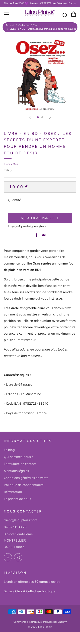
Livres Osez (12, 164)
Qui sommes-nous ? (18, 457)
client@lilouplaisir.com (20, 520)
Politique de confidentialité (24, 485)
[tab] (38, 117)
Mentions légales (16, 471)
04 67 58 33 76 (15, 527)
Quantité (14, 200)
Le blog (9, 450)
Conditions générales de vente (26, 478)
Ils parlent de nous (17, 499)
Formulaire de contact (20, 464)
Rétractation (13, 492)
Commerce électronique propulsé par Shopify (40, 621)
